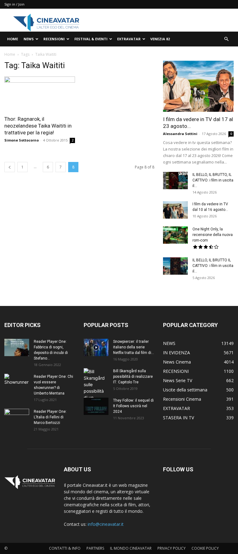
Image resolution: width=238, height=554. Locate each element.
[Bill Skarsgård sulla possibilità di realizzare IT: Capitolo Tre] (96, 391)
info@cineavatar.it (106, 524)
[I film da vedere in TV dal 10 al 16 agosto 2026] (175, 210)
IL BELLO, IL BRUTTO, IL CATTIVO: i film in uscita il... (212, 180)
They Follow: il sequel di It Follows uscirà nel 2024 (133, 406)
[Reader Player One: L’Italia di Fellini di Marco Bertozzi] (16, 417)
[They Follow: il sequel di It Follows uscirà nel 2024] (96, 406)
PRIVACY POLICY (171, 548)
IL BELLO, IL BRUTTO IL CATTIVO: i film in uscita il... (212, 265)
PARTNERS (95, 548)
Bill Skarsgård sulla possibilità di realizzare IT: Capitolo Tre (133, 376)
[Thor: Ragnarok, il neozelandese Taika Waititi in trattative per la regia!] (39, 93)
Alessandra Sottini (180, 133)
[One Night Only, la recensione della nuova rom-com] (175, 235)
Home (9, 54)
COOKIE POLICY (205, 548)
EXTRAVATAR (129, 39)
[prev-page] (9, 167)
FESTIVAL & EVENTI (91, 39)
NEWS (29, 39)
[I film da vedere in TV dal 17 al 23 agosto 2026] (198, 86)
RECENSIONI (54, 39)
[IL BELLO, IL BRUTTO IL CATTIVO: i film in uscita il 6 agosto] (175, 266)
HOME (12, 39)
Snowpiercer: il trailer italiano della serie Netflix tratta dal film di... (133, 347)
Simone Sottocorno (21, 140)
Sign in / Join (14, 4)
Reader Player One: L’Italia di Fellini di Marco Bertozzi (50, 417)
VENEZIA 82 (160, 39)
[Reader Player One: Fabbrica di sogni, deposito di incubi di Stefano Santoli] (16, 347)
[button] (226, 39)
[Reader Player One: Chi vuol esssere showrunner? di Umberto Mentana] (16, 382)
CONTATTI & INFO (65, 548)
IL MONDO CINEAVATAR (131, 548)
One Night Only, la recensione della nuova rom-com (212, 234)
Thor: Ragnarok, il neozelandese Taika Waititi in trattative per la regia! (38, 126)
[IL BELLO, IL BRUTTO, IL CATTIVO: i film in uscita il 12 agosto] (175, 180)
